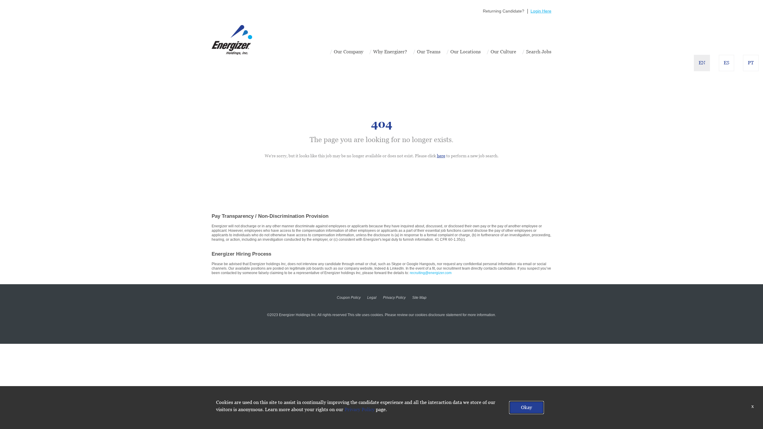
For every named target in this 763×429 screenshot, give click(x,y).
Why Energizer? (390, 52)
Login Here (541, 11)
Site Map (419, 298)
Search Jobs (538, 52)
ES (726, 63)
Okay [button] (526, 407)
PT (751, 63)
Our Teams (429, 52)
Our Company (348, 52)
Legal (371, 298)
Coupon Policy (349, 298)
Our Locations (465, 52)
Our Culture (503, 52)
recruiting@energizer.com (431, 273)
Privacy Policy (394, 298)
